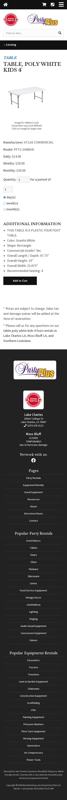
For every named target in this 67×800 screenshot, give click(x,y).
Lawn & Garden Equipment (33, 682)
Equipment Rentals (33, 485)
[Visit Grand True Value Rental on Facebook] (33, 461)
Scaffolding (33, 703)
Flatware (33, 569)
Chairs (33, 555)
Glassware (33, 576)
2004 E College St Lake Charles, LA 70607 (33, 420)
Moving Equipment (33, 739)
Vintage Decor (33, 598)
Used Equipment (33, 492)
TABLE (10, 58)
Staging (33, 619)
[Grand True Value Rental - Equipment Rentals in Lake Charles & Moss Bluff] (11, 25)
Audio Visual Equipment (33, 626)
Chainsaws (33, 689)
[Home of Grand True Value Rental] (35, 379)
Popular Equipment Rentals (33, 653)
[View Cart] (44, 5)
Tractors (33, 668)
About (33, 507)
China (33, 562)
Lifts (33, 710)
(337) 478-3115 (35, 426)
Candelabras (34, 605)
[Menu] (61, 5)
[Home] (5, 5)
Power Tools (34, 760)
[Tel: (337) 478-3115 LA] (52, 5)
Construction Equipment (33, 696)
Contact (33, 521)
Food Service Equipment (33, 591)
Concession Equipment (33, 633)
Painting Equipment (33, 717)
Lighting (33, 612)
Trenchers (33, 675)
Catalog (10, 45)
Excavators (33, 660)
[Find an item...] (60, 33)
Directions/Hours (33, 514)
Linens (33, 584)
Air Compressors (33, 753)
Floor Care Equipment (33, 732)
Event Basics (33, 541)
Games (33, 640)
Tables (33, 548)
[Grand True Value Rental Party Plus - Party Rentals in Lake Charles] (43, 25)
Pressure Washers (33, 724)
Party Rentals (33, 478)
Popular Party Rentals (33, 533)
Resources (34, 500)
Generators (33, 746)
